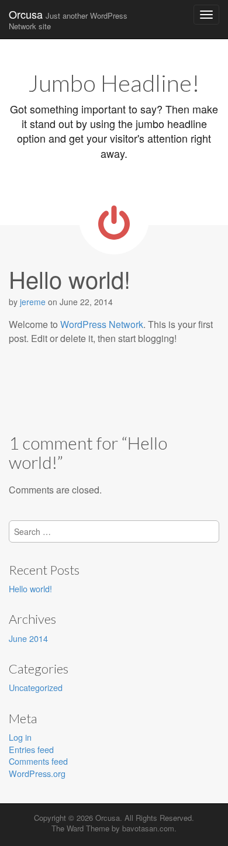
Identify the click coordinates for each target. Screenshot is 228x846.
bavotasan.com (148, 828)
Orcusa (68, 19)
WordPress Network (101, 324)
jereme (33, 302)
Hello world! (30, 588)
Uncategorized (36, 687)
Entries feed (31, 749)
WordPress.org (37, 773)
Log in (20, 737)
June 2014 (28, 638)
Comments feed (38, 761)
